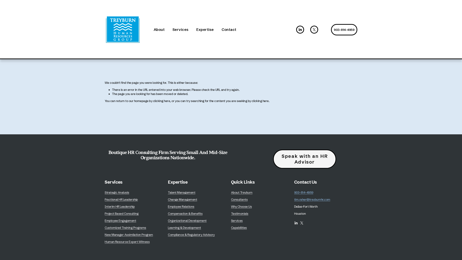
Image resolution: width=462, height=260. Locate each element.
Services (181, 29)
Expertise (205, 29)
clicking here (161, 101)
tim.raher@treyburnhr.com (312, 199)
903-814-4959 (344, 30)
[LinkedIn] (300, 30)
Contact (229, 29)
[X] (314, 30)
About (159, 29)
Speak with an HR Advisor (305, 159)
